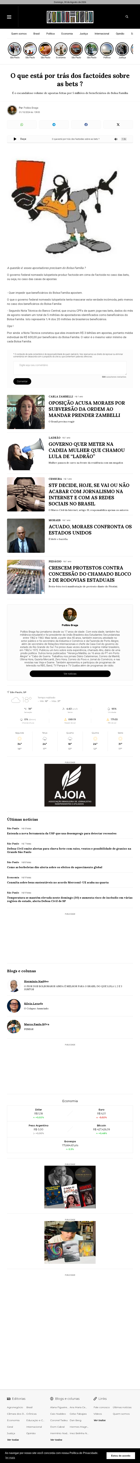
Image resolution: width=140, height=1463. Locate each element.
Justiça (84, 33)
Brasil (36, 33)
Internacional (102, 33)
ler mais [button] (10, 1457)
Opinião (120, 33)
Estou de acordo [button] (120, 1455)
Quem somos (19, 33)
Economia (67, 33)
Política (50, 33)
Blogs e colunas (21, 970)
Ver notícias (70, 673)
